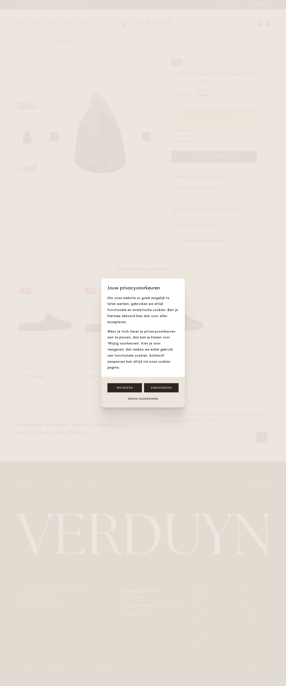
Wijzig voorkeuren (143, 399)
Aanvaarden (161, 388)
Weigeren (125, 388)
